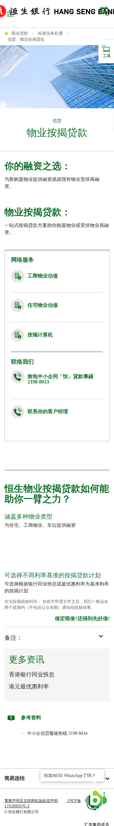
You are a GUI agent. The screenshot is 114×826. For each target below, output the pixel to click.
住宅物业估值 (43, 305)
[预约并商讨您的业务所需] (105, 11)
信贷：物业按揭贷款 (26, 39)
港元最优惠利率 (29, 686)
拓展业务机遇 (50, 33)
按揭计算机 (40, 334)
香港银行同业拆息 (31, 674)
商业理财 (19, 33)
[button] (56, 637)
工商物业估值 (43, 275)
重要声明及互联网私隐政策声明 (31, 801)
